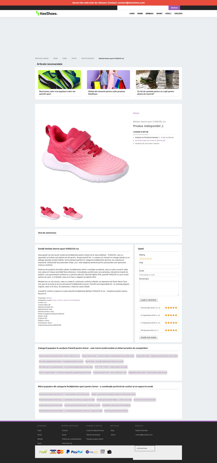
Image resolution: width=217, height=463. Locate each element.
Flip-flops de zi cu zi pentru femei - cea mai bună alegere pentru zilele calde (66, 367)
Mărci (168, 13)
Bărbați (40, 439)
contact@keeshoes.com (131, 2)
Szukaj (174, 8)
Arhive (113, 435)
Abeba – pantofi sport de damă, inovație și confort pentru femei (113, 394)
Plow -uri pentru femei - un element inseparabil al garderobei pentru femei (65, 372)
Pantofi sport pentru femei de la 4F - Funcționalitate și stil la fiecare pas (64, 394)
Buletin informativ (141, 430)
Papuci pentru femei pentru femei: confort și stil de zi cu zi (59, 356)
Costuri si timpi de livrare (95, 430)
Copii (39, 430)
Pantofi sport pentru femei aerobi (50, 405)
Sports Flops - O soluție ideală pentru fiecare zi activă (104, 361)
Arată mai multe (148, 337)
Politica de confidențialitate (71, 439)
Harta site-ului (67, 443)
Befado (136, 113)
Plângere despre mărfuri (95, 439)
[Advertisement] (108, 37)
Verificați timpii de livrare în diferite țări (150, 140)
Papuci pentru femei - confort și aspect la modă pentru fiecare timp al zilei (108, 356)
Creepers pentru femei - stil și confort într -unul (109, 372)
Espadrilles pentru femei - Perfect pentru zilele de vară (148, 372)
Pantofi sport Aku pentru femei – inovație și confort (82, 405)
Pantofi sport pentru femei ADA (145, 400)
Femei (40, 435)
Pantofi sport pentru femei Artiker (116, 411)
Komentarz (144, 279)
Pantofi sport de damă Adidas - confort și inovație (114, 400)
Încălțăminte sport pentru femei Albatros (116, 405)
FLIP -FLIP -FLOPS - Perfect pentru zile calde (111, 367)
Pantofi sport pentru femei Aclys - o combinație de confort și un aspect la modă (66, 400)
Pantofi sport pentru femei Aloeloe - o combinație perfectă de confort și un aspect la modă (70, 411)
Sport (39, 443)
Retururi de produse (93, 435)
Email (141, 271)
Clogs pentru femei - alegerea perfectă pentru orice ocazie (156, 356)
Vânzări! (178, 13)
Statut (64, 435)
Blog (112, 430)
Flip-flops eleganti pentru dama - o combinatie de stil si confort (61, 361)
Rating (142, 255)
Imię (141, 262)
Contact (65, 430)
